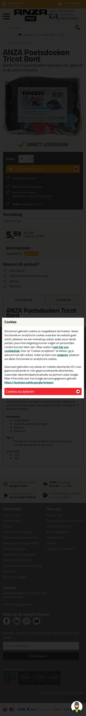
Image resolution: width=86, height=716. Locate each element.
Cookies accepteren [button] (20, 391)
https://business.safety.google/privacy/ (29, 382)
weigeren (62, 354)
